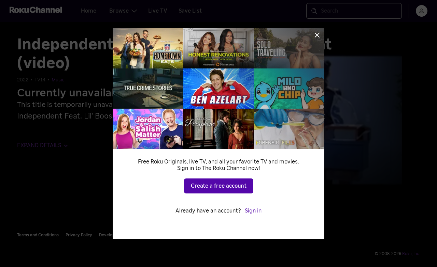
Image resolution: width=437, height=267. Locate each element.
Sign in (253, 211)
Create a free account (218, 186)
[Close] (317, 35)
